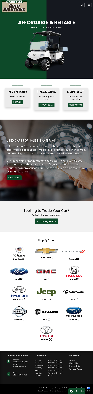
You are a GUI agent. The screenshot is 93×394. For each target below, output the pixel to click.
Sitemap (69, 388)
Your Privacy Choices (79, 388)
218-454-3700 (20, 374)
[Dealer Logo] (14, 6)
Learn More (14, 177)
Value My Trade (46, 221)
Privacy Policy (75, 369)
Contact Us (74, 366)
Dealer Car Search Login (46, 388)
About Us (73, 363)
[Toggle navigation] (89, 5)
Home (72, 360)
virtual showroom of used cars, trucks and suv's (35, 168)
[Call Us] (82, 5)
